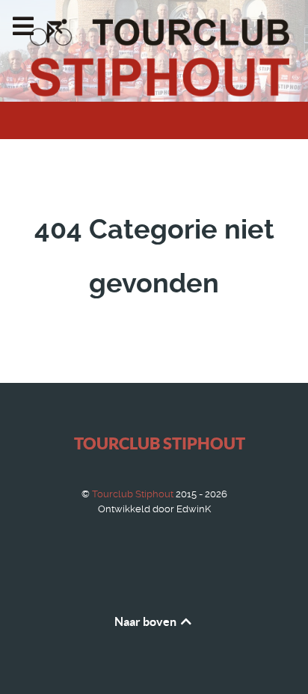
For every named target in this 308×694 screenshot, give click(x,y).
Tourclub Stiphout (159, 443)
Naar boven (146, 621)
